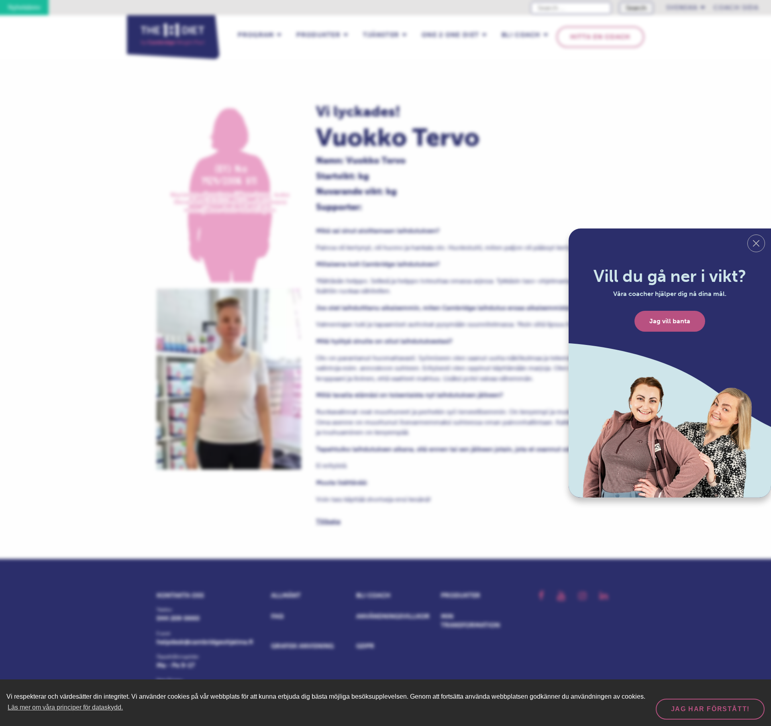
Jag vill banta (669, 321)
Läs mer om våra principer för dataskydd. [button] (65, 707)
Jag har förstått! (710, 709)
